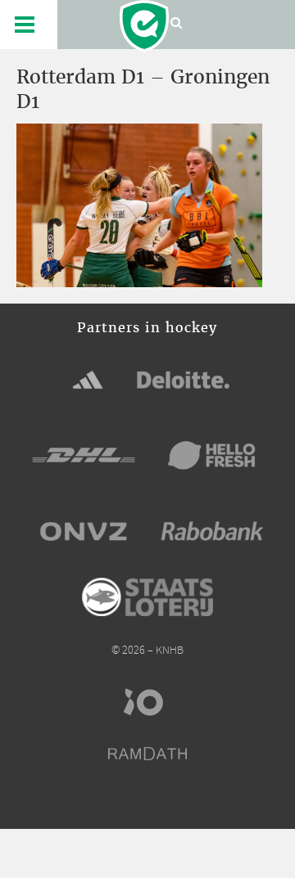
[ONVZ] (83, 531)
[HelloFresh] (212, 455)
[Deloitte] (183, 379)
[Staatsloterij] (147, 597)
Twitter (133, 803)
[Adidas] (87, 379)
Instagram (163, 803)
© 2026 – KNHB (147, 651)
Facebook (102, 803)
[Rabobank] (212, 531)
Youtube (193, 803)
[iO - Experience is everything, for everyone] (147, 702)
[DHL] (83, 455)
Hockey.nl (144, 26)
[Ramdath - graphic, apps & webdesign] (147, 754)
